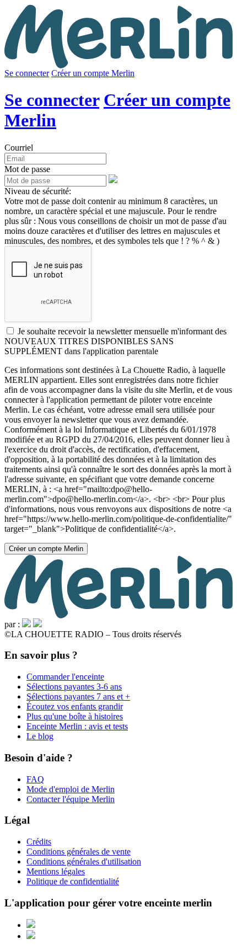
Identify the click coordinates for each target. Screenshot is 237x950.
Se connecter (26, 73)
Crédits (38, 841)
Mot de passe (27, 169)
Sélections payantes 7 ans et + (78, 696)
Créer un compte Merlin (92, 73)
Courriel (18, 147)
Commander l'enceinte (65, 676)
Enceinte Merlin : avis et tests (77, 726)
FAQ (35, 779)
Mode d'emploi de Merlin (70, 789)
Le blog (39, 736)
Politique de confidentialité (72, 881)
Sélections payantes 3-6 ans (74, 686)
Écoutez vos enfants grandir (74, 706)
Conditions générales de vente (78, 851)
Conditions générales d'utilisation (83, 861)
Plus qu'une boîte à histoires (74, 716)
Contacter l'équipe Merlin (70, 799)
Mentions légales (55, 871)
